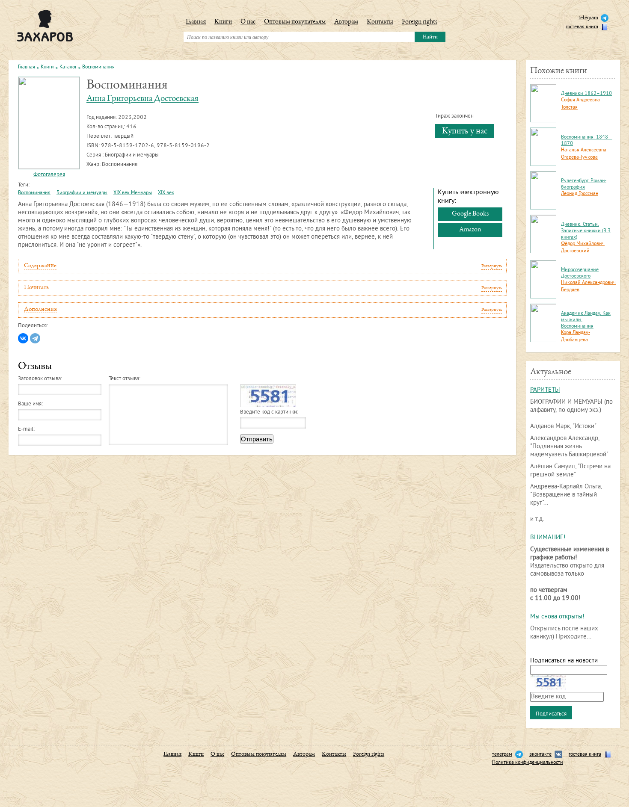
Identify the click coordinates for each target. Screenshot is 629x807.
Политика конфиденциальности (527, 763)
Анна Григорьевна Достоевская (142, 99)
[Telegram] (35, 338)
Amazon (470, 230)
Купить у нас (464, 131)
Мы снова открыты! (557, 617)
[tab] (262, 266)
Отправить (257, 439)
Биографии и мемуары (81, 193)
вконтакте (540, 754)
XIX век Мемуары (132, 193)
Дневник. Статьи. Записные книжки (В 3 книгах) (586, 231)
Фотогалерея (49, 174)
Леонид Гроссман (579, 194)
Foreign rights (419, 22)
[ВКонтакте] (23, 338)
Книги (223, 22)
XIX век (166, 193)
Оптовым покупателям (295, 22)
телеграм (502, 754)
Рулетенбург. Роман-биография (583, 184)
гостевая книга (582, 27)
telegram (588, 18)
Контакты (380, 22)
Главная (196, 22)
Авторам (346, 22)
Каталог (68, 67)
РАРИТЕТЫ (545, 390)
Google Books (470, 214)
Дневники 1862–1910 (586, 94)
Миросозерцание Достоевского (580, 273)
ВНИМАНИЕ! (548, 538)
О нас (247, 22)
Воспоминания (34, 193)
